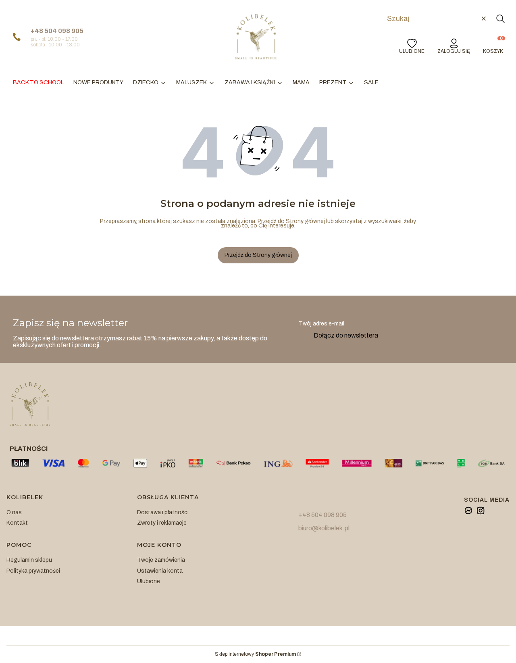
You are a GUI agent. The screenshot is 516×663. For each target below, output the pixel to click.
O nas (14, 512)
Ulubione (148, 581)
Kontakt (17, 523)
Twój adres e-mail (321, 323)
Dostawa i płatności (163, 512)
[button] (500, 18)
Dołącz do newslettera (346, 335)
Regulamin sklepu (29, 560)
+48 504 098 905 (57, 31)
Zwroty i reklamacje (162, 523)
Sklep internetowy (255, 654)
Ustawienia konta (160, 571)
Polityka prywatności (33, 571)
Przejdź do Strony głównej (258, 255)
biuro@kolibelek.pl (324, 528)
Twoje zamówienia (161, 560)
